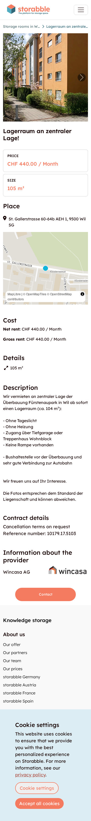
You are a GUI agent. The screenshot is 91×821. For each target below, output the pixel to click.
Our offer (11, 644)
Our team (12, 660)
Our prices (12, 668)
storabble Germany (21, 676)
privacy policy (30, 775)
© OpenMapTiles (34, 294)
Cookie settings (37, 788)
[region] (45, 268)
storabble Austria (19, 684)
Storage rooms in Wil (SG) (21, 26)
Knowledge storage (27, 620)
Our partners (15, 652)
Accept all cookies (39, 803)
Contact (45, 594)
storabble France (19, 692)
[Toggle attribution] (82, 294)
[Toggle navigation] (81, 10)
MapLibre (14, 294)
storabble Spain (18, 700)
